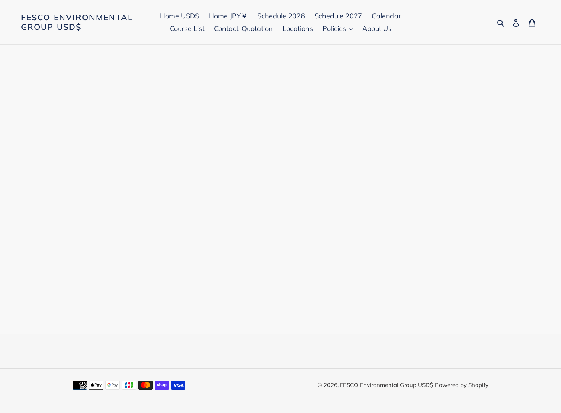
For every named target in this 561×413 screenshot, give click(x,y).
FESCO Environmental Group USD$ (77, 22)
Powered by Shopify (461, 385)
